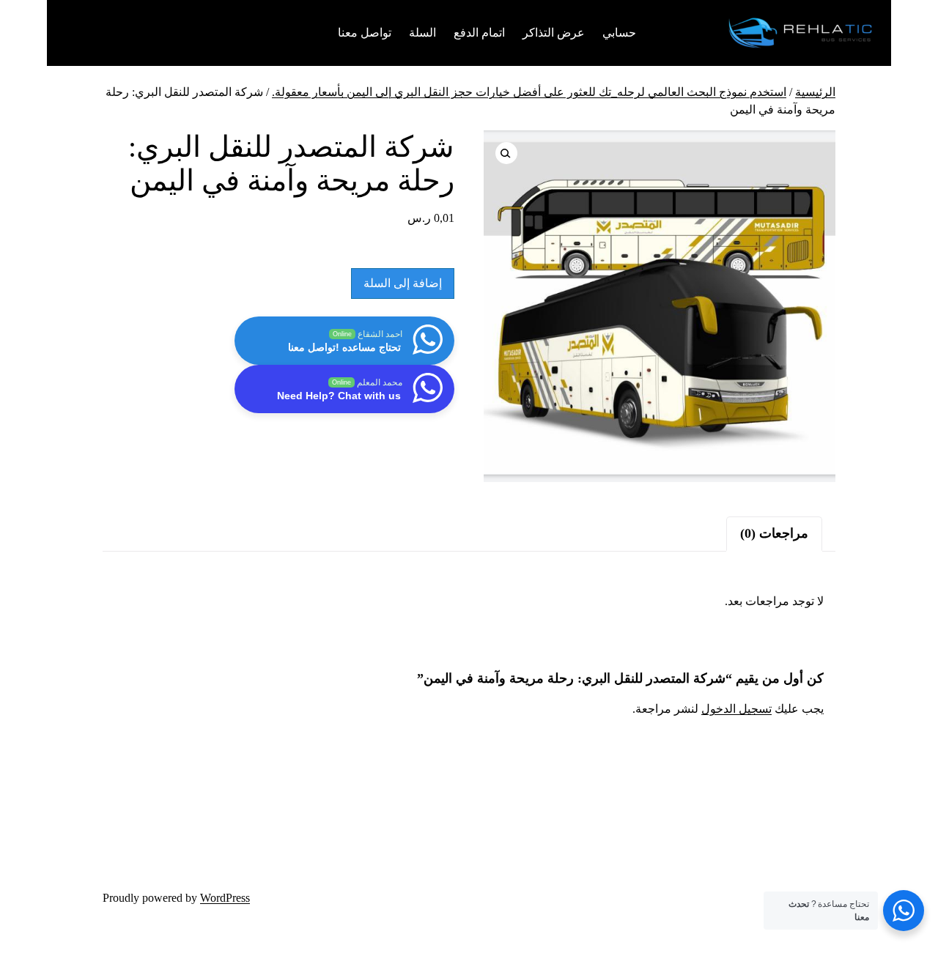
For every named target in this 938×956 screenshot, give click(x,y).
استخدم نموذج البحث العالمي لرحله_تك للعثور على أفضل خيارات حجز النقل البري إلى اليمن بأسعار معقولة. (529, 92)
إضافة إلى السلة (402, 283)
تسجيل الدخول (736, 709)
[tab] (774, 533)
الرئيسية (815, 92)
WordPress (225, 898)
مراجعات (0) (774, 533)
